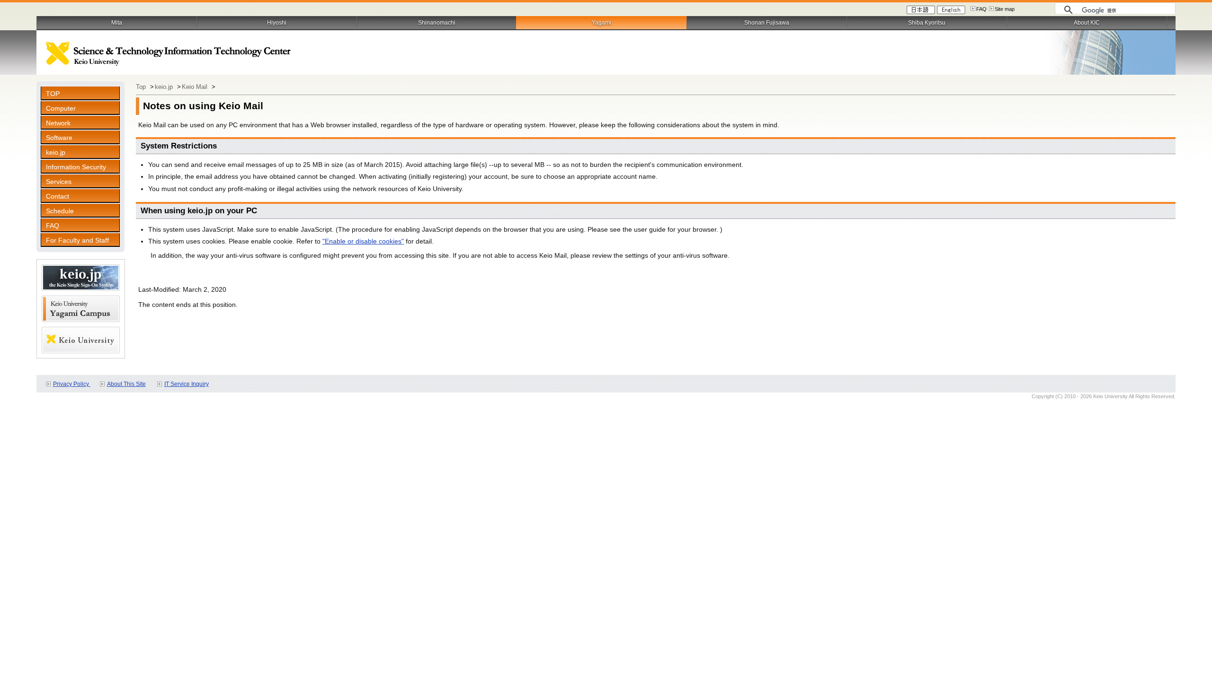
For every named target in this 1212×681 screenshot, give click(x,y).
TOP (53, 93)
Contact (57, 196)
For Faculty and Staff (77, 240)
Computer (61, 108)
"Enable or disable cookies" (363, 241)
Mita (116, 23)
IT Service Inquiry (186, 384)
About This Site (126, 384)
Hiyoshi (276, 23)
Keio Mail (195, 86)
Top (142, 86)
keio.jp (55, 152)
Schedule (60, 211)
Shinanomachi (436, 23)
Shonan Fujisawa (766, 23)
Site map (1005, 9)
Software (59, 137)
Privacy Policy (71, 384)
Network (58, 123)
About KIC (1087, 23)
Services (58, 181)
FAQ (981, 9)
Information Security (76, 167)
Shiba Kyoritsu (926, 23)
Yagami (601, 23)
